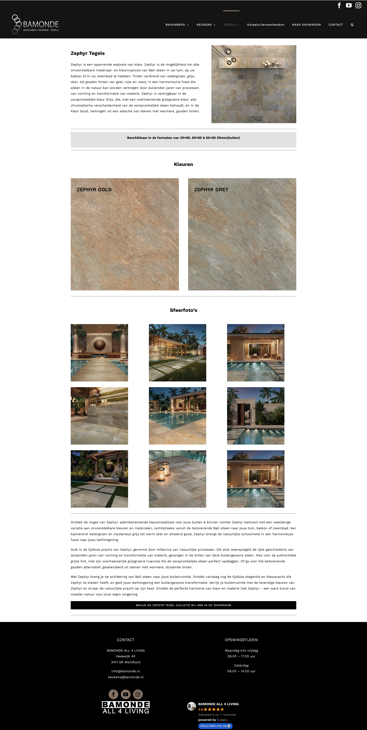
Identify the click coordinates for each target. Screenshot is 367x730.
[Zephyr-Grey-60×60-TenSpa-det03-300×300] (99, 452)
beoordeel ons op (214, 726)
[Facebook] (113, 694)
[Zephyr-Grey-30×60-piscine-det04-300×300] (255, 389)
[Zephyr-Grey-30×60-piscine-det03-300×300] (177, 452)
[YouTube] (126, 694)
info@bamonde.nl (125, 671)
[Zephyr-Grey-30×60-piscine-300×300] (255, 326)
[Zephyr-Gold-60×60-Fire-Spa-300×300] (99, 326)
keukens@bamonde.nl (126, 677)
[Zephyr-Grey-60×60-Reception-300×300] (177, 326)
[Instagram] (138, 694)
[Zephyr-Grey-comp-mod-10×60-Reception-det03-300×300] (99, 389)
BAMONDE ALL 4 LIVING (218, 704)
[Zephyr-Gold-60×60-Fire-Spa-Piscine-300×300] (177, 389)
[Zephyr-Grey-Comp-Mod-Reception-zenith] (253, 47)
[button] (352, 24)
